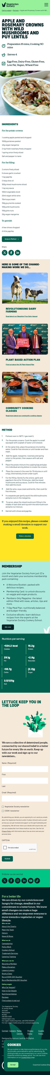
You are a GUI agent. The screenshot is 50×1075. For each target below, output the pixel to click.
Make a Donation (8, 967)
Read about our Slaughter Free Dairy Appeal (21, 316)
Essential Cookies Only (41, 1065)
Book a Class (7, 973)
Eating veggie (6, 10)
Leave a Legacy (8, 970)
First (4, 774)
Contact (5, 1031)
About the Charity (9, 926)
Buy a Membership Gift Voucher (14, 980)
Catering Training (9, 956)
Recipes (16, 10)
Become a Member (9, 964)
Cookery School (8, 950)
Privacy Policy (6, 831)
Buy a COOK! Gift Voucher (12, 977)
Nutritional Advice (9, 994)
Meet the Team (8, 930)
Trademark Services (10, 953)
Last (3, 786)
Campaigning (7, 943)
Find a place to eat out (11, 1000)
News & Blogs (7, 936)
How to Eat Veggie (9, 990)
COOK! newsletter (12, 811)
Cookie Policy (26, 1057)
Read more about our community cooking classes (24, 416)
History (5, 933)
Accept (13, 1065)
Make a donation (25, 536)
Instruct (15, 1038)
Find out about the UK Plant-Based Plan (20, 364)
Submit (7, 859)
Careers (12, 1031)
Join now (8, 627)
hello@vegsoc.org (8, 1019)
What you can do (8, 961)
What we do (6, 940)
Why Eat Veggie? (8, 987)
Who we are (6, 923)
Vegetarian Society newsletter (17, 806)
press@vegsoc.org (32, 1023)
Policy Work (6, 947)
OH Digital (30, 1038)
